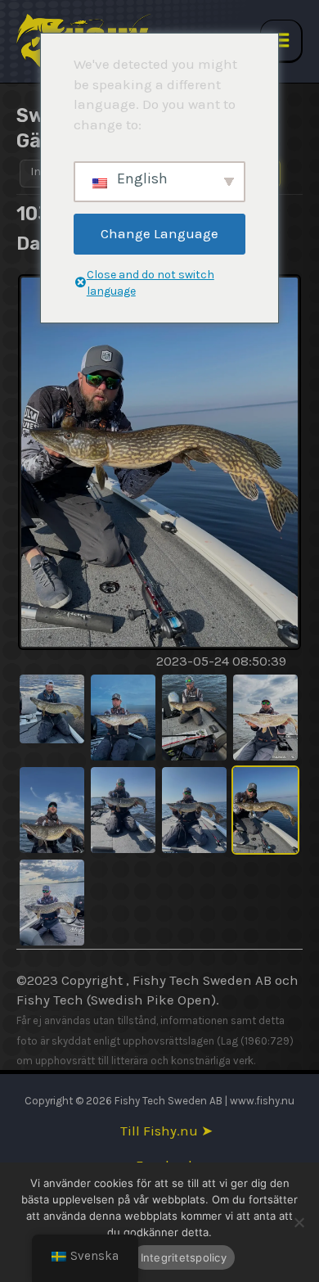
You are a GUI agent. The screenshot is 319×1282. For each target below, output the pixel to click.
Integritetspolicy (184, 1257)
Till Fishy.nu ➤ (166, 1131)
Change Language (159, 233)
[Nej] (298, 1222)
